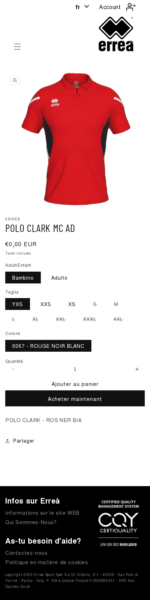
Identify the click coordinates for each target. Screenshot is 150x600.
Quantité (14, 361)
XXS (45, 304)
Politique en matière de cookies (46, 562)
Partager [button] (24, 440)
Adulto (59, 277)
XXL (64, 320)
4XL (121, 320)
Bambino (23, 277)
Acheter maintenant (75, 398)
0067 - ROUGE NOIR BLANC (48, 345)
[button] (17, 46)
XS (72, 304)
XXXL (93, 320)
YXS (17, 304)
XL (39, 320)
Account (110, 7)
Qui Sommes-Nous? (31, 521)
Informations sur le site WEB (42, 512)
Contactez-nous (26, 552)
